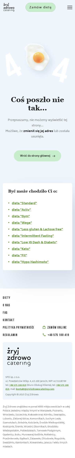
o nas (6, 305)
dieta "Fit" (19, 255)
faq (5, 313)
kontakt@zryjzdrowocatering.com (35, 389)
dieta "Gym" (21, 216)
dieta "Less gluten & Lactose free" (37, 229)
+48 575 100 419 (58, 335)
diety (7, 298)
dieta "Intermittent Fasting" (33, 236)
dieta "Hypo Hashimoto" (30, 262)
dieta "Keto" (21, 249)
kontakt (9, 320)
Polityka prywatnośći (18, 327)
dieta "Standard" (24, 203)
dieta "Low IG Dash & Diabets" (34, 242)
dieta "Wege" (22, 223)
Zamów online (56, 327)
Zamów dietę (40, 7)
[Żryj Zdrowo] (8, 7)
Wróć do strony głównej (35, 156)
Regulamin (10, 335)
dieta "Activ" (21, 210)
